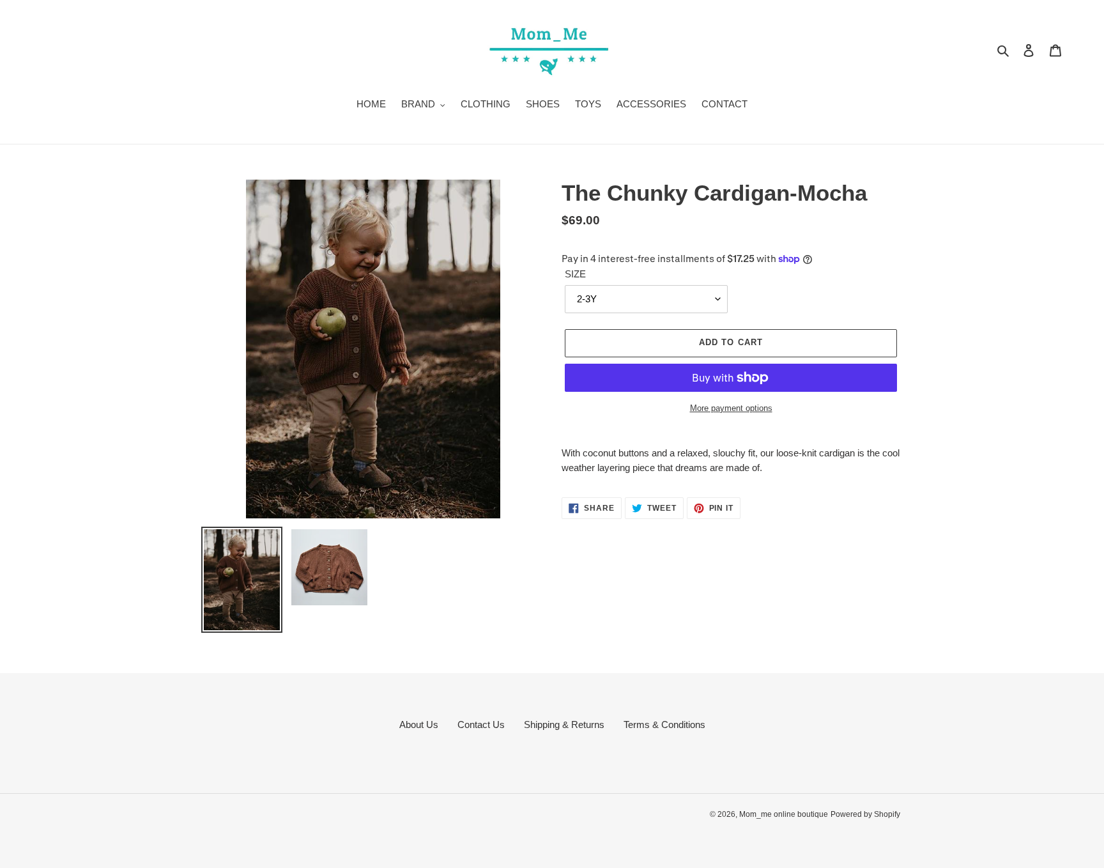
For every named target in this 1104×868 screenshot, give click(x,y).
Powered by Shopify (865, 814)
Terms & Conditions (664, 724)
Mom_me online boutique (783, 814)
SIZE (575, 273)
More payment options (731, 408)
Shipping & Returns (564, 724)
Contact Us (481, 724)
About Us (418, 724)
